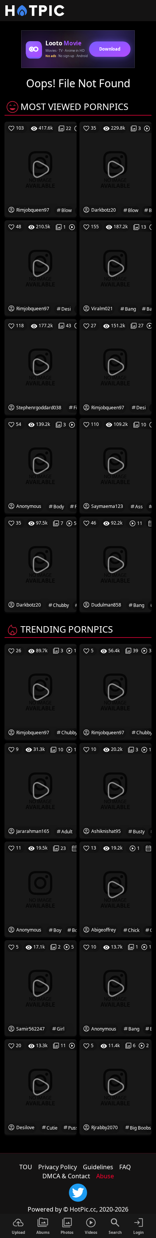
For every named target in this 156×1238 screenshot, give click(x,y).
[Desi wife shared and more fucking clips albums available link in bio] (115, 366)
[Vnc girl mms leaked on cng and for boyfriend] (40, 889)
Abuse (105, 1176)
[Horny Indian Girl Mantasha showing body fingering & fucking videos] (40, 465)
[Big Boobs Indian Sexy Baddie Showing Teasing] (115, 1086)
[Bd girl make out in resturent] (40, 987)
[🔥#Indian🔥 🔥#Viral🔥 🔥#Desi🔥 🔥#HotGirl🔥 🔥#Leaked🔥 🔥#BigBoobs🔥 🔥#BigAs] (115, 465)
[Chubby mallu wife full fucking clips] (40, 691)
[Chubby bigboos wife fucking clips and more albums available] (115, 691)
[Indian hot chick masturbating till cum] (115, 889)
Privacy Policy (57, 1167)
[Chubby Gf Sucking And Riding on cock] (40, 564)
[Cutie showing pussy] (40, 1086)
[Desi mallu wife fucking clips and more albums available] (40, 267)
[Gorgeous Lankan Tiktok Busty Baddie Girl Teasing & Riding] (115, 790)
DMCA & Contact (66, 1176)
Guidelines (98, 1167)
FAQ (125, 1167)
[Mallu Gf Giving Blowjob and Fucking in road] (115, 169)
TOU (25, 1167)
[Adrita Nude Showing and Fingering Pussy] (40, 366)
